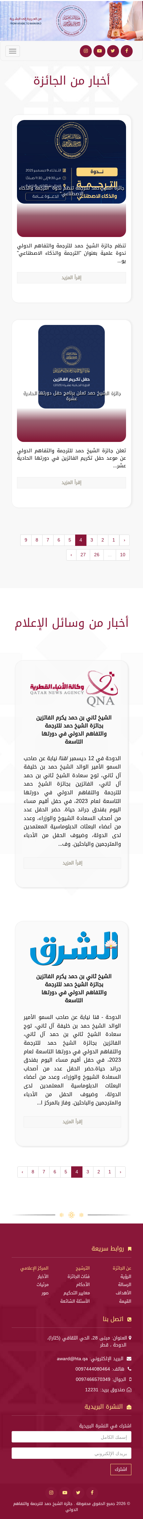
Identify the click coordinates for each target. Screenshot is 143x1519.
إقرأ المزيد (71, 277)
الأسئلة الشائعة (75, 1301)
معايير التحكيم (77, 1293)
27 (83, 554)
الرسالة (124, 1285)
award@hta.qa (72, 1358)
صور (45, 1293)
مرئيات (43, 1285)
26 (96, 554)
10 (122, 554)
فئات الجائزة (79, 1277)
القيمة (125, 1301)
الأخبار (43, 1277)
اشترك (121, 1469)
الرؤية (125, 1277)
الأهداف (123, 1293)
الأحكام (83, 1285)
